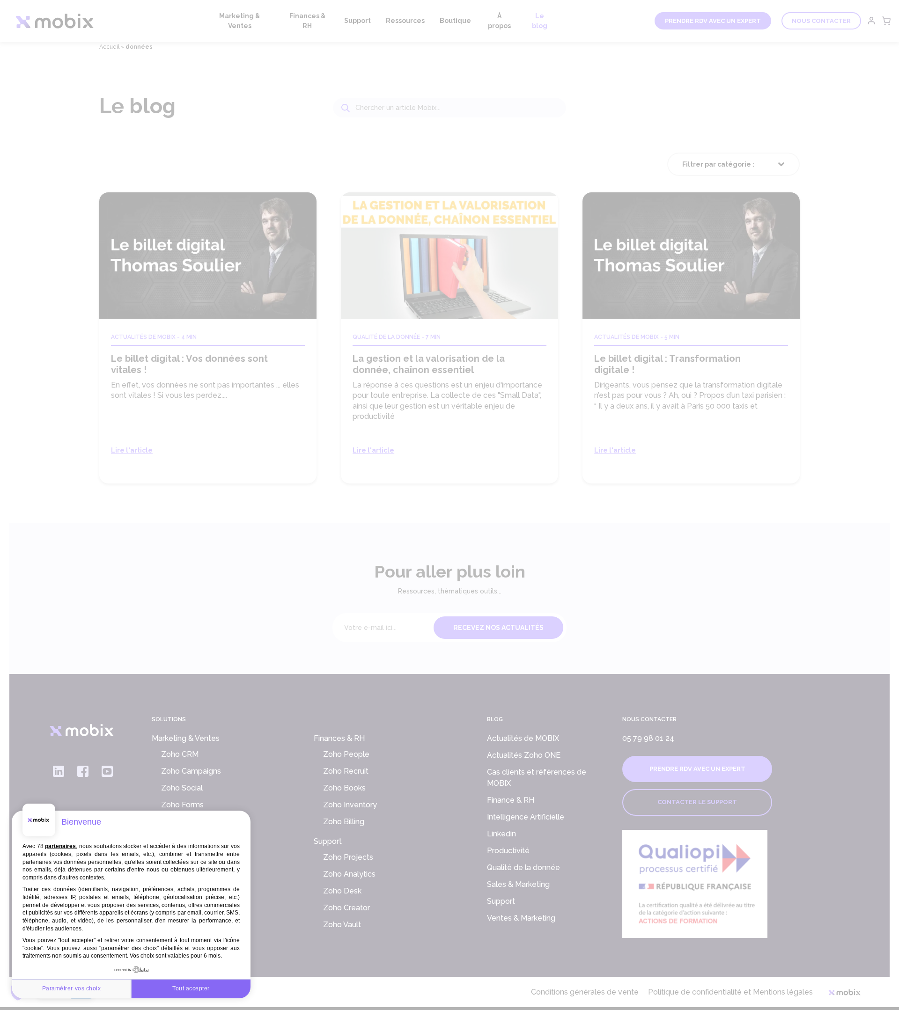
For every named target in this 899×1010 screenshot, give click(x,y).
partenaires (60, 846)
